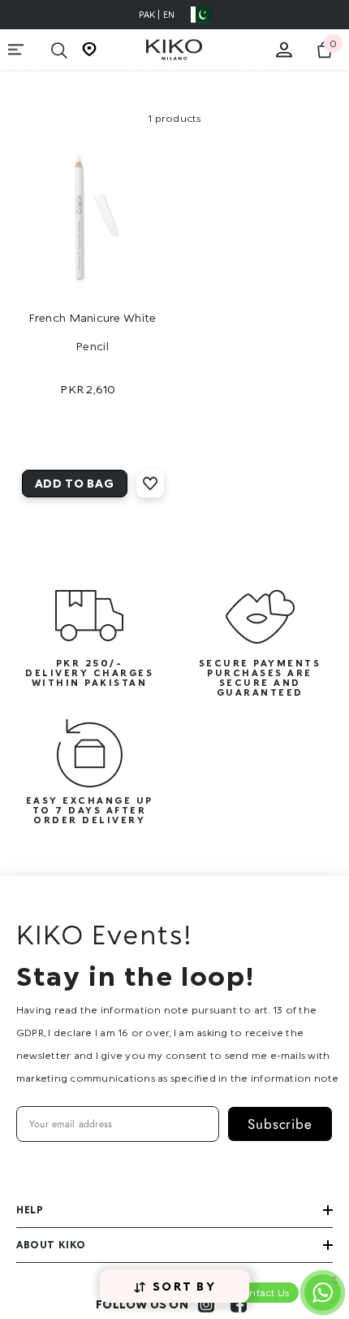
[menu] (16, 49)
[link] (89, 639)
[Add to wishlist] (150, 483)
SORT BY (184, 1286)
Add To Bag (74, 483)
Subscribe (280, 1124)
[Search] (59, 50)
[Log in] (284, 49)
